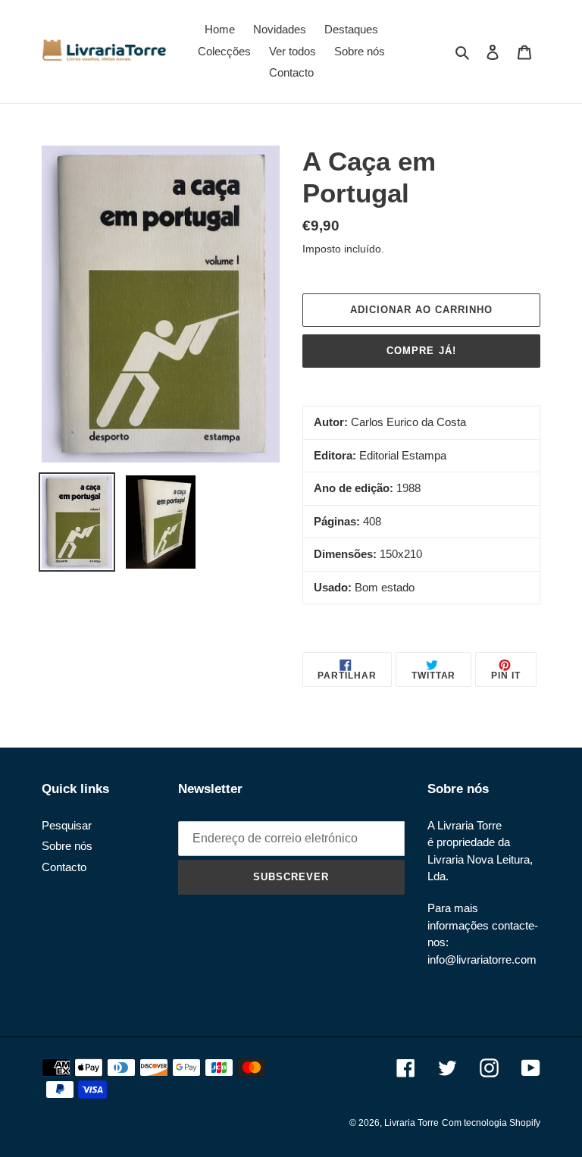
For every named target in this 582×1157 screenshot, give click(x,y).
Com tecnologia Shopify (491, 1123)
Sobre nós (67, 845)
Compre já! (420, 350)
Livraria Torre (411, 1123)
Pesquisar (67, 825)
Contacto (64, 867)
